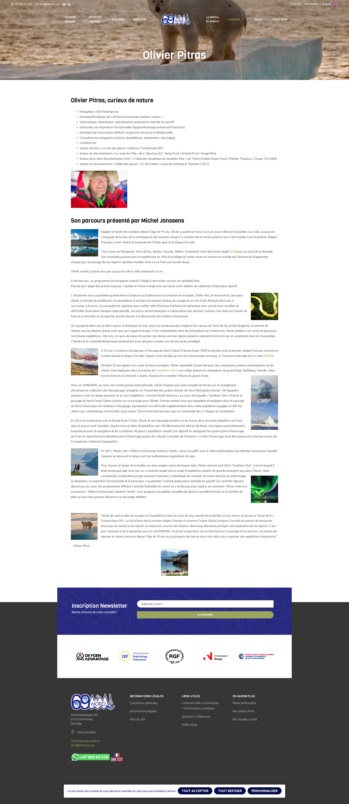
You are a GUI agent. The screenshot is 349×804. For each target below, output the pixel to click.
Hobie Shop (280, 19)
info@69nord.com (49, 4)
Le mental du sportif (212, 19)
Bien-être (139, 19)
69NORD (268, 355)
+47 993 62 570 (23, 4)
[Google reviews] (69, 4)
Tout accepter (195, 791)
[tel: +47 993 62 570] (97, 757)
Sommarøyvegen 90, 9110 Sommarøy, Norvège (84, 719)
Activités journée (95, 19)
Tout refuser (230, 791)
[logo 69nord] (93, 702)
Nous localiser (86, 732)
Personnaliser (264, 791)
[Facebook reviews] (64, 4)
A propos (234, 19)
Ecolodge (118, 19)
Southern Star (167, 370)
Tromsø (237, 251)
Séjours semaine (70, 19)
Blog (258, 19)
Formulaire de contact (85, 741)
